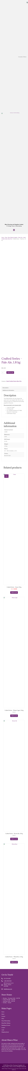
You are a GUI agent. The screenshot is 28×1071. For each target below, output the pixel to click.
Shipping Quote (5, 1032)
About (2, 1014)
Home (2, 237)
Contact (3, 1016)
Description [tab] (6, 387)
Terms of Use (13, 1066)
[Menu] (14, 230)
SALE (2, 1018)
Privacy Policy (5, 1066)
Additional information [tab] (8, 390)
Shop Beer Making (5, 1023)
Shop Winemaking (5, 1020)
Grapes (3, 1027)
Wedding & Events (5, 1025)
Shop (6, 237)
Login (2, 1029)
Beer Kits (20, 237)
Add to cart (10, 372)
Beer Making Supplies (13, 237)
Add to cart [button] (14, 592)
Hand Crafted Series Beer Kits (14, 381)
